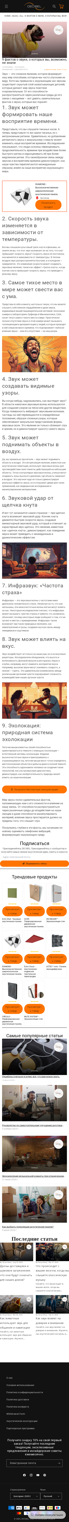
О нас (9, 1378)
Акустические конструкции (21, 1421)
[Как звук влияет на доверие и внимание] (52, 1304)
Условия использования (20, 1385)
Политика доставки (17, 1399)
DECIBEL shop (28, 1519)
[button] (6, 6)
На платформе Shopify (44, 1519)
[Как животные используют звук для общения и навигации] (16, 1304)
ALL (21, 16)
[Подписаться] (58, 1463)
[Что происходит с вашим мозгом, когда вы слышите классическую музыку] (52, 1252)
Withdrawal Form (15, 1414)
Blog (15, 16)
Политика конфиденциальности (24, 1392)
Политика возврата (17, 1406)
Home (7, 16)
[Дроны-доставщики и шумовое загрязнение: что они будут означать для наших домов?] (16, 1252)
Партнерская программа (20, 1428)
